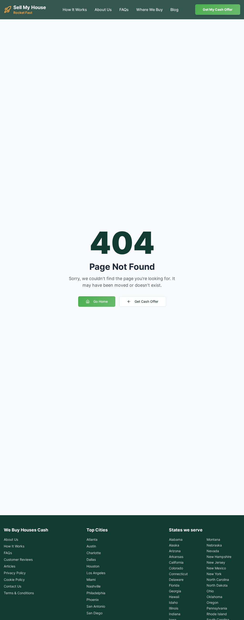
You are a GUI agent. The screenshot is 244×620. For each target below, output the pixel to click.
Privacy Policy (15, 573)
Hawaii (174, 597)
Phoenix (92, 600)
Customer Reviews (18, 559)
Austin (91, 546)
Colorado (176, 568)
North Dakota (217, 585)
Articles (9, 566)
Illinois (173, 608)
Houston (92, 566)
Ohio (210, 591)
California (176, 562)
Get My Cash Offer (218, 9)
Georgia (175, 591)
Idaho (173, 602)
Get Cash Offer (146, 301)
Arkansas (176, 557)
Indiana (174, 614)
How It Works (75, 9)
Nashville (93, 586)
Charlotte (93, 553)
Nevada (213, 551)
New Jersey (216, 562)
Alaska (174, 545)
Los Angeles (95, 573)
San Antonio (95, 606)
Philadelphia (95, 593)
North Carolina (218, 580)
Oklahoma (214, 597)
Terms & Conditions (19, 593)
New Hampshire (219, 557)
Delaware (176, 580)
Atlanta (91, 539)
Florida (174, 585)
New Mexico (216, 568)
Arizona (175, 551)
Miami (91, 580)
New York (214, 574)
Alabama (176, 539)
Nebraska (214, 545)
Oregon (212, 602)
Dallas (91, 559)
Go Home (100, 301)
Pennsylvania (217, 608)
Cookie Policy (14, 580)
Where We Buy (149, 9)
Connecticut (178, 574)
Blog (174, 9)
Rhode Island (217, 614)
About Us (103, 9)
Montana (213, 539)
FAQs (124, 9)
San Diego (94, 613)
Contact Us (12, 586)
